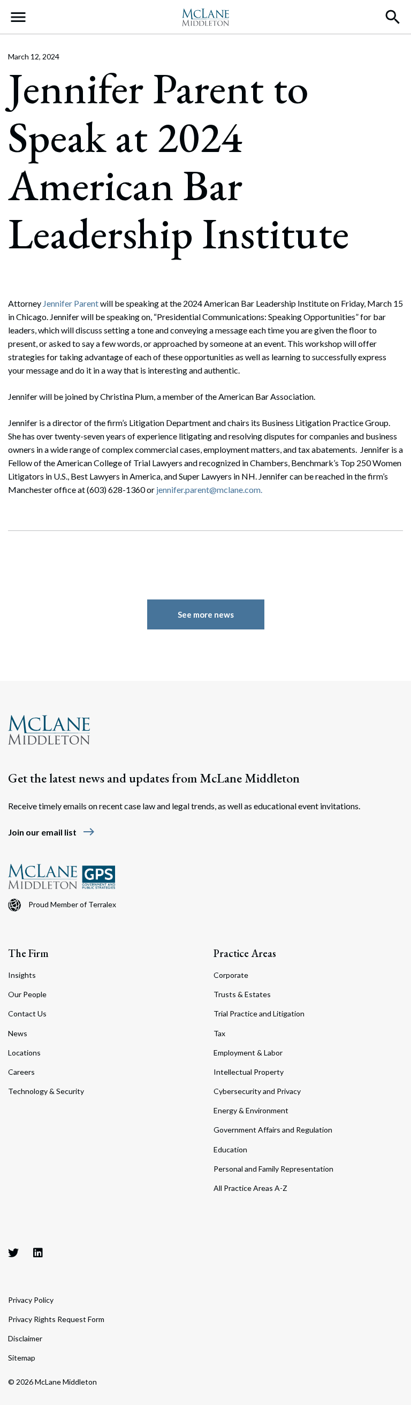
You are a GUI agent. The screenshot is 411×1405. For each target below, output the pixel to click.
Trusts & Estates (242, 994)
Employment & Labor (248, 1052)
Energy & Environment (251, 1110)
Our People (27, 994)
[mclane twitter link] (13, 1252)
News (17, 1033)
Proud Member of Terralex (72, 904)
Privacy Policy (31, 1299)
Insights (22, 974)
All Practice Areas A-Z (250, 1188)
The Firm (28, 953)
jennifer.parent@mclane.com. (209, 489)
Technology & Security (46, 1091)
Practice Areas (245, 953)
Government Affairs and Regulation (273, 1129)
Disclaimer (25, 1338)
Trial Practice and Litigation (259, 1013)
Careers (21, 1071)
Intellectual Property (249, 1071)
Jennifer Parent (70, 303)
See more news (206, 614)
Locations (24, 1052)
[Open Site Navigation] (18, 17)
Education (230, 1149)
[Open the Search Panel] (392, 17)
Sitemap (21, 1357)
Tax (219, 1033)
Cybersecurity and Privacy (257, 1091)
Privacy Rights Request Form (56, 1319)
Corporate (231, 974)
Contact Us (27, 1013)
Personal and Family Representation (273, 1168)
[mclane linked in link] (38, 1252)
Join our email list (51, 832)
